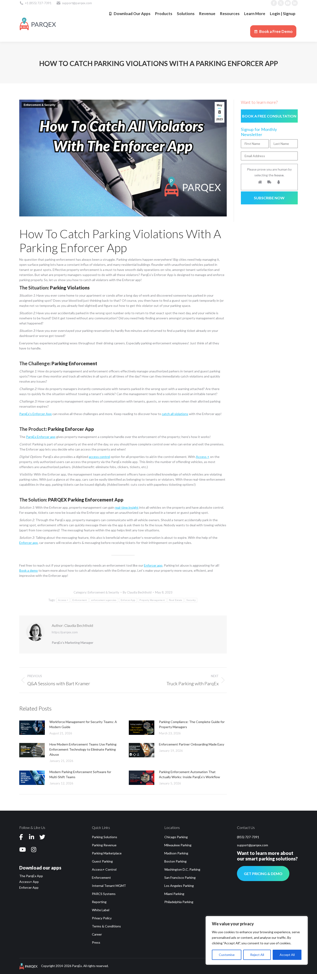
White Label (100, 910)
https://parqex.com (65, 632)
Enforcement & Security (39, 105)
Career (97, 934)
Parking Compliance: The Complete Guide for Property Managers (192, 724)
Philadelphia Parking (178, 902)
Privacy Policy (102, 918)
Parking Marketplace (107, 853)
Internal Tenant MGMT (109, 886)
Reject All (257, 955)
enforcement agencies (103, 600)
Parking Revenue (104, 845)
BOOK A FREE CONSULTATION (269, 116)
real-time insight (127, 507)
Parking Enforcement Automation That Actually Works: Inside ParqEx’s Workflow (189, 774)
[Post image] (32, 727)
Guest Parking (102, 861)
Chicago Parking (176, 837)
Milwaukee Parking (177, 845)
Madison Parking (176, 853)
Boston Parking (175, 861)
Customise (227, 955)
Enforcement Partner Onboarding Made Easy (191, 744)
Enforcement (79, 600)
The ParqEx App (31, 876)
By (137, 592)
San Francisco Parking (180, 877)
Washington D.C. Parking (182, 869)
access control (99, 457)
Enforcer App (128, 600)
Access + (63, 600)
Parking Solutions (104, 837)
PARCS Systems (104, 894)
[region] (257, 940)
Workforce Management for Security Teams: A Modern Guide (83, 724)
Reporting (99, 902)
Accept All (287, 955)
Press (96, 942)
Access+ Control (104, 869)
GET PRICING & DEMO (263, 873)
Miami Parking (174, 894)
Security (190, 600)
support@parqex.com (252, 845)
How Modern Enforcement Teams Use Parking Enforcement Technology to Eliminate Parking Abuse (82, 749)
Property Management (152, 600)
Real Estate (175, 600)
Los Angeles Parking (179, 886)
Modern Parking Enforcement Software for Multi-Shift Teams (80, 774)
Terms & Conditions (106, 926)
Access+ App (29, 882)
